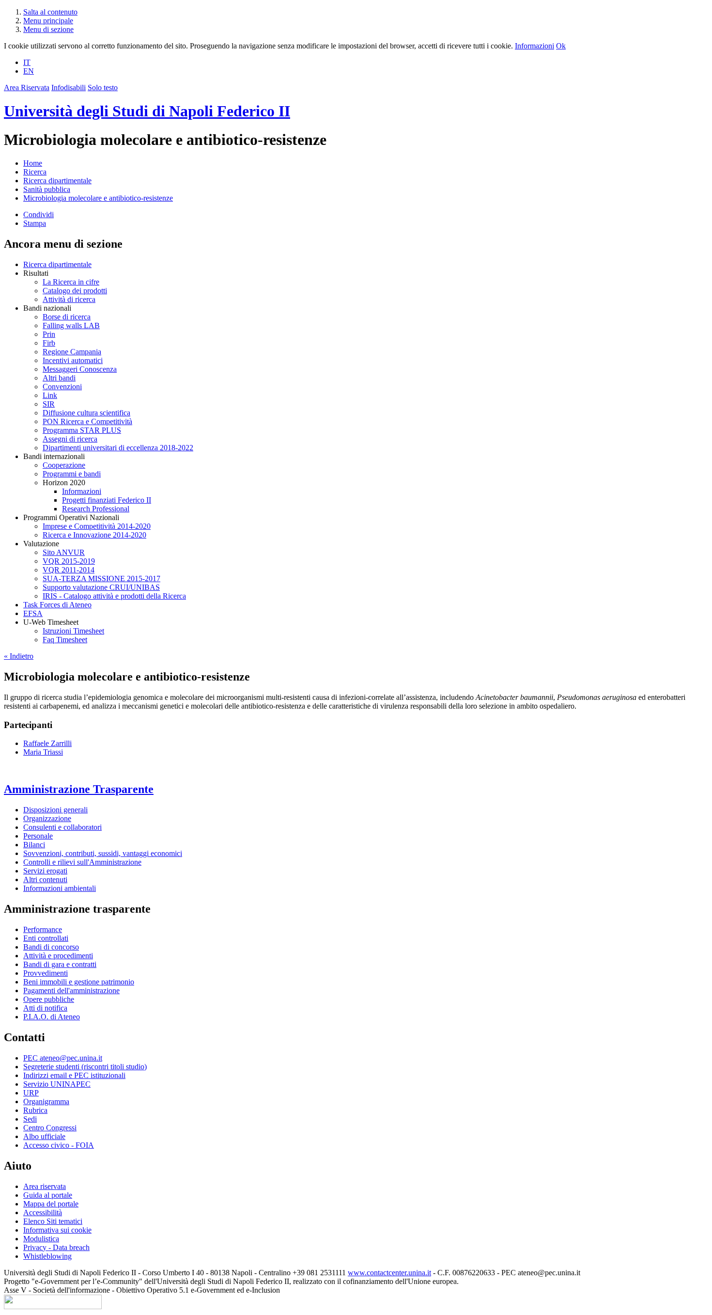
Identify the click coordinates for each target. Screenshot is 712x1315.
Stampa (34, 223)
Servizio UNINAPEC (57, 1084)
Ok (561, 46)
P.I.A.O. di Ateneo (51, 1017)
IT (27, 62)
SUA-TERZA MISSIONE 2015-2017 (101, 578)
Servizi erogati (45, 871)
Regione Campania (72, 352)
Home (32, 163)
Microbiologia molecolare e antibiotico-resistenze (98, 198)
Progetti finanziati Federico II (106, 500)
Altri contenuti (45, 879)
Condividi (38, 214)
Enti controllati (45, 938)
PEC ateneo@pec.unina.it (62, 1058)
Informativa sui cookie (57, 1230)
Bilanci (34, 844)
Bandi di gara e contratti (59, 964)
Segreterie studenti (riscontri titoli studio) (85, 1066)
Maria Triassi (43, 752)
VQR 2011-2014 (68, 570)
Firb (49, 343)
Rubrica (35, 1110)
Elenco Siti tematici (52, 1221)
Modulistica (41, 1239)
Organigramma (46, 1101)
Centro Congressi (50, 1128)
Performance (42, 929)
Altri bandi (59, 378)
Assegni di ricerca (70, 439)
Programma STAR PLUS (82, 430)
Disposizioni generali (55, 810)
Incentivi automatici (73, 360)
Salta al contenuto (50, 12)
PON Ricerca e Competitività (87, 421)
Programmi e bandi (72, 474)
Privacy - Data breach (56, 1247)
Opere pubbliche (48, 999)
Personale (38, 836)
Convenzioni (62, 386)
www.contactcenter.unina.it (389, 1272)
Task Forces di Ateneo (57, 605)
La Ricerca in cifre (71, 282)
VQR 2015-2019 (69, 561)
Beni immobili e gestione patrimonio (78, 982)
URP (31, 1093)
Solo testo (103, 87)
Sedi (30, 1119)
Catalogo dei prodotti (75, 290)
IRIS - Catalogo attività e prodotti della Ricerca (114, 596)
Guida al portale (47, 1195)
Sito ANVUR (64, 552)
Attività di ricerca (69, 299)
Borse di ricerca (67, 317)
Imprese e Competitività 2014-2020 (97, 526)
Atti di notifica (45, 1008)
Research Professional (95, 509)
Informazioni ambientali (59, 888)
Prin (49, 334)
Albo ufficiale (44, 1136)
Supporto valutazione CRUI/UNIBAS (101, 587)
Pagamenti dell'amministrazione (71, 990)
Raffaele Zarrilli (47, 743)
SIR (49, 404)
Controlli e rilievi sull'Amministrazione (82, 862)
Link (50, 395)
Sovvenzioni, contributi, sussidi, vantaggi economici (102, 853)
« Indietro (18, 656)
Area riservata (44, 1186)
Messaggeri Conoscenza (80, 369)
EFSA (33, 613)
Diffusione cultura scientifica (86, 413)
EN (28, 71)
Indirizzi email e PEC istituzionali (74, 1075)
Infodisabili (68, 87)
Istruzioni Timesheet (73, 631)
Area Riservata (26, 87)
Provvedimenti (45, 973)
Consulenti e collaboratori (62, 827)
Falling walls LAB (71, 325)
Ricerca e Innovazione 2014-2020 (94, 535)
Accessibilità (42, 1212)
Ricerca (34, 172)
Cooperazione (64, 465)
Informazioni (534, 46)
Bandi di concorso (51, 947)
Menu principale (48, 20)
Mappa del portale (50, 1204)
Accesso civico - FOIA (58, 1145)
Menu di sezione (48, 29)
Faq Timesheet (65, 639)
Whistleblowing (47, 1256)
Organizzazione (47, 818)
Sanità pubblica (46, 189)
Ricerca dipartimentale (57, 180)
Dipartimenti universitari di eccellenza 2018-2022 (118, 448)
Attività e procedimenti (58, 955)
